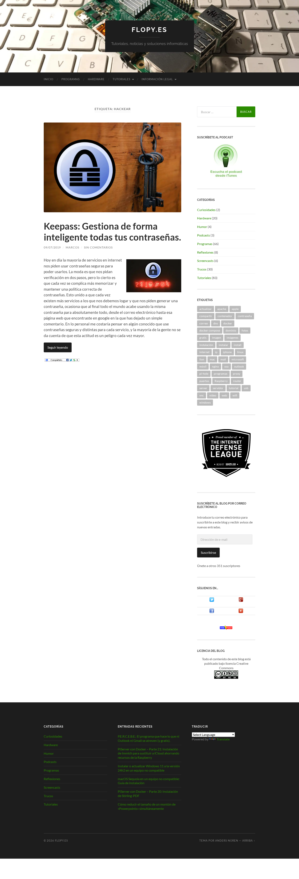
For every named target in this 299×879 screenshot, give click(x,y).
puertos (204, 381)
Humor (202, 227)
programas (220, 373)
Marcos (72, 247)
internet (204, 352)
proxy (236, 373)
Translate (223, 739)
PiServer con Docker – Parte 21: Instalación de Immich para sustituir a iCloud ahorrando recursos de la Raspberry (148, 753)
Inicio (48, 79)
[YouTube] (241, 612)
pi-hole (203, 373)
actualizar (205, 309)
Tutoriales (121, 79)
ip (216, 352)
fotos (245, 330)
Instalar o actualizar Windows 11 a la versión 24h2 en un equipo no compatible (149, 768)
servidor (218, 388)
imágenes (232, 337)
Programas (70, 79)
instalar (223, 345)
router (237, 381)
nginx (215, 366)
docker (227, 323)
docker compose (209, 330)
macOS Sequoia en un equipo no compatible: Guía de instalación (149, 781)
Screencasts (205, 261)
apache (221, 309)
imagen (216, 337)
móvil (202, 366)
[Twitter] (212, 600)
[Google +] (241, 600)
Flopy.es (149, 29)
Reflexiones (205, 252)
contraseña (245, 316)
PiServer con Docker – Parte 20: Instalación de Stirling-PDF (148, 793)
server (203, 388)
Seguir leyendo (57, 347)
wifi (234, 395)
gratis (202, 337)
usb (246, 388)
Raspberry (221, 381)
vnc (201, 395)
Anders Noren (226, 840)
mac (212, 359)
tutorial (233, 388)
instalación (206, 345)
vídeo (212, 395)
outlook (239, 366)
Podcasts (203, 235)
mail (223, 359)
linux (240, 352)
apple (235, 309)
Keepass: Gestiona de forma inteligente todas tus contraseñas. (112, 232)
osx (226, 366)
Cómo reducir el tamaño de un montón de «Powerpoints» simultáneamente (147, 806)
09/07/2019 (52, 247)
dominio (231, 330)
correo (203, 323)
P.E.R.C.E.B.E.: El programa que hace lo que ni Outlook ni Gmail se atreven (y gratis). (148, 738)
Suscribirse (208, 552)
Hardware (96, 79)
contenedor (225, 316)
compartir (205, 316)
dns (215, 323)
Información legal (157, 79)
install (237, 345)
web (224, 395)
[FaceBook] (212, 612)
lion (201, 359)
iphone (227, 352)
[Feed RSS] (226, 628)
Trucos (201, 269)
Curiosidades (206, 210)
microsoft (237, 359)
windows (205, 402)
